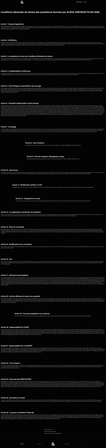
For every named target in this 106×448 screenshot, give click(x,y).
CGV (80, 443)
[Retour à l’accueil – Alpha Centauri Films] (22, 2)
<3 (41, 443)
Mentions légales (66, 443)
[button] (85, 2)
